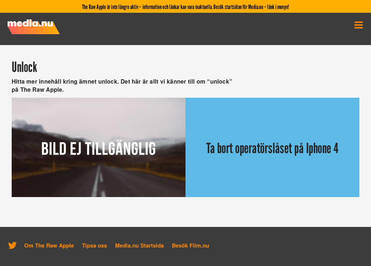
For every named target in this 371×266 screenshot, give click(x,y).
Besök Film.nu (190, 245)
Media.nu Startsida (139, 245)
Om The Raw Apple (49, 245)
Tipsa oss (94, 245)
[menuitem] (358, 25)
